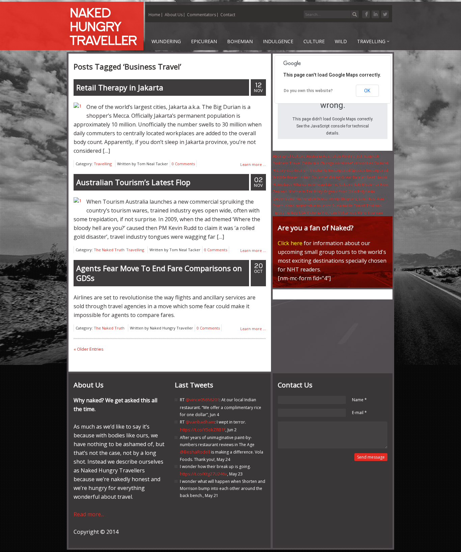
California (310, 163)
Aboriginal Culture (289, 155)
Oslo (352, 191)
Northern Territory (305, 191)
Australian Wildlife (339, 155)
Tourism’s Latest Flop (133, 182)
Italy (357, 184)
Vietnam (329, 212)
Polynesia (366, 191)
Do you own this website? (308, 90)
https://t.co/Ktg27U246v (203, 474)
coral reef (344, 163)
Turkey (291, 212)
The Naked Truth (109, 249)
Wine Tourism (370, 212)
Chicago (327, 163)
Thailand (374, 205)
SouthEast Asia (371, 198)
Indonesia (316, 184)
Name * (359, 400)
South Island (284, 205)
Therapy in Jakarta (119, 87)
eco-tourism (298, 170)
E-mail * (359, 412)
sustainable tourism (313, 205)
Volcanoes (347, 212)
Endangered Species (346, 170)
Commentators (201, 15)
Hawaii (382, 177)
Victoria (314, 212)
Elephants (318, 170)
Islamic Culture (339, 184)
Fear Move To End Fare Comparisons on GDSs (159, 273)
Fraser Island (298, 177)
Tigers (278, 212)
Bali (359, 155)
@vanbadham (200, 422)
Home (154, 15)
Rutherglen (306, 198)
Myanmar (370, 184)
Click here (290, 243)
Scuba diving (328, 198)
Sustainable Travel (348, 205)
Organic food (335, 191)
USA (302, 212)
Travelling (103, 163)
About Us (174, 15)
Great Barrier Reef (358, 177)
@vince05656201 (202, 400)
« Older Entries (89, 349)
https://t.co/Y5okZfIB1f (202, 430)
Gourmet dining (325, 177)
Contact (227, 15)
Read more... (89, 514)
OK (367, 90)
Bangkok (371, 155)
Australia (314, 155)
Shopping (349, 198)
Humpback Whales (289, 184)
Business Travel (287, 163)
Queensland (284, 198)
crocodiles (363, 163)
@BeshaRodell (195, 452)
